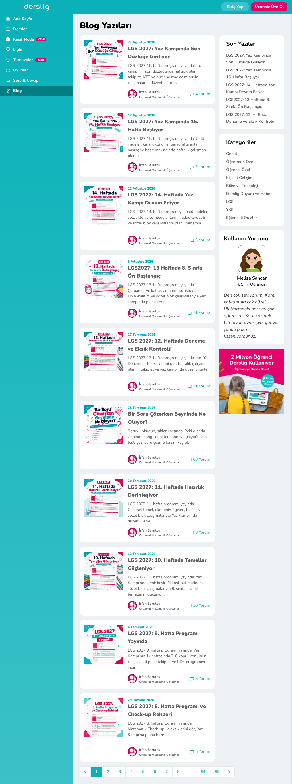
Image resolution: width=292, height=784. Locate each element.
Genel (231, 153)
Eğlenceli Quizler (241, 217)
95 (217, 771)
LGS (230, 201)
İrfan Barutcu (149, 92)
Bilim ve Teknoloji (242, 185)
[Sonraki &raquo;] (229, 771)
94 (203, 771)
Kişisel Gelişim (239, 177)
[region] (36, 399)
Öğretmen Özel (240, 161)
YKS (230, 209)
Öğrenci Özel (238, 169)
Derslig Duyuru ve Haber (249, 193)
